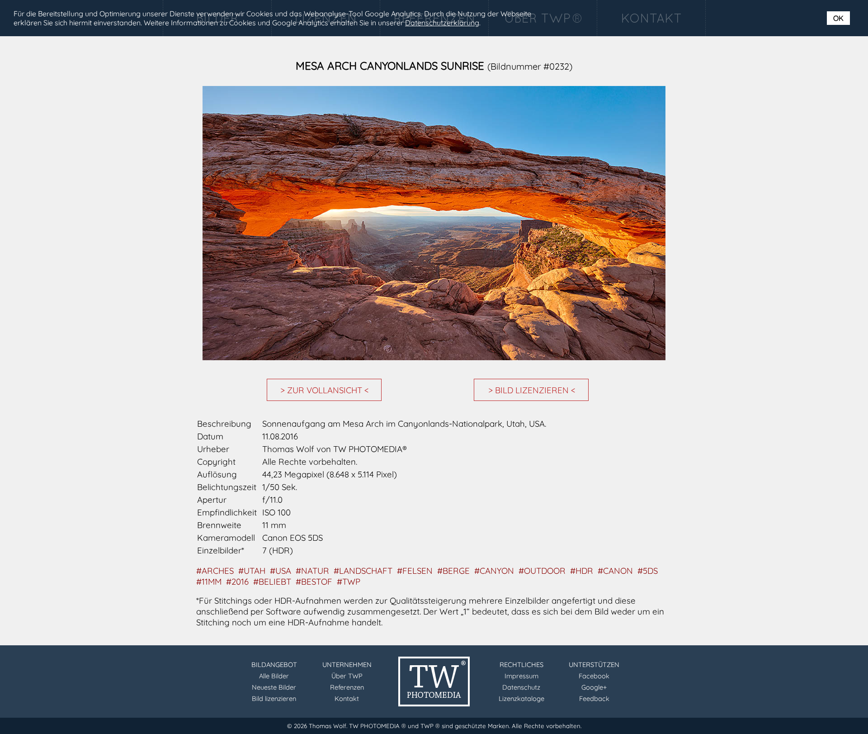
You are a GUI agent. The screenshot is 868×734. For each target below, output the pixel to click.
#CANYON (494, 570)
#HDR (581, 570)
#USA (280, 570)
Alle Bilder (274, 676)
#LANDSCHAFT (363, 570)
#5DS (647, 570)
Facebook (594, 676)
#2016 (237, 581)
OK (838, 18)
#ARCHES (215, 570)
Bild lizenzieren (274, 698)
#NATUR (312, 570)
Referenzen (347, 687)
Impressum (521, 676)
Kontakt (347, 698)
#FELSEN (415, 570)
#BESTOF (314, 581)
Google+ (594, 687)
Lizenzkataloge (521, 698)
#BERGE (453, 570)
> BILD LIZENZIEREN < (532, 390)
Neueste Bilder (274, 687)
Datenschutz (521, 687)
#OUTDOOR (542, 570)
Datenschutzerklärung (442, 22)
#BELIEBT (272, 581)
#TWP (348, 581)
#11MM (209, 581)
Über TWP (347, 676)
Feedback (594, 698)
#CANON (615, 570)
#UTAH (251, 570)
